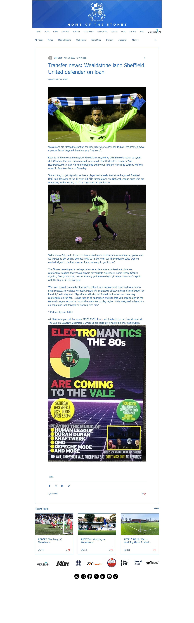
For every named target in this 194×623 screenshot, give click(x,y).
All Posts (39, 40)
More (134, 40)
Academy (123, 40)
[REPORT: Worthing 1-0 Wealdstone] (54, 524)
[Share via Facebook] (49, 485)
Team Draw (96, 40)
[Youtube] (109, 576)
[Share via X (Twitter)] (56, 485)
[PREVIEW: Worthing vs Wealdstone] (97, 524)
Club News (81, 40)
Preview (109, 40)
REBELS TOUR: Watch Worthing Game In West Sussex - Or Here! (136, 541)
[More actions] (144, 58)
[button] (47, 31)
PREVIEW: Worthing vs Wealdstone (93, 541)
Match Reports (64, 40)
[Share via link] (69, 485)
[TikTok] (115, 576)
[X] (96, 576)
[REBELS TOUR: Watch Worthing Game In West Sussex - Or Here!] (140, 524)
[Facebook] (89, 576)
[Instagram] (83, 576)
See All (156, 508)
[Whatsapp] (76, 576)
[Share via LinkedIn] (62, 485)
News (50, 40)
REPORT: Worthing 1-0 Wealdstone (50, 541)
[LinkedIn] (102, 576)
